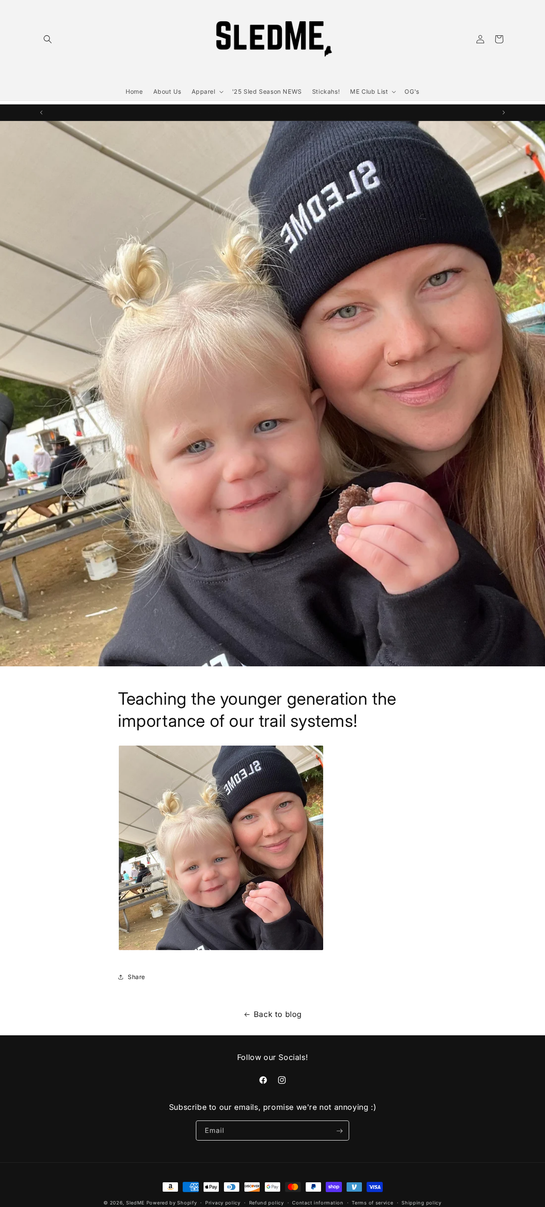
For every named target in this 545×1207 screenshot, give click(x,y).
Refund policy (266, 1202)
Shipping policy (422, 1202)
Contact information (317, 1202)
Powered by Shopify (171, 1203)
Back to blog (278, 1014)
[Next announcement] (503, 112)
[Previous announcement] (41, 112)
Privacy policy (223, 1202)
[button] (47, 39)
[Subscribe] (339, 1131)
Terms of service (372, 1202)
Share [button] (136, 977)
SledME (135, 1203)
